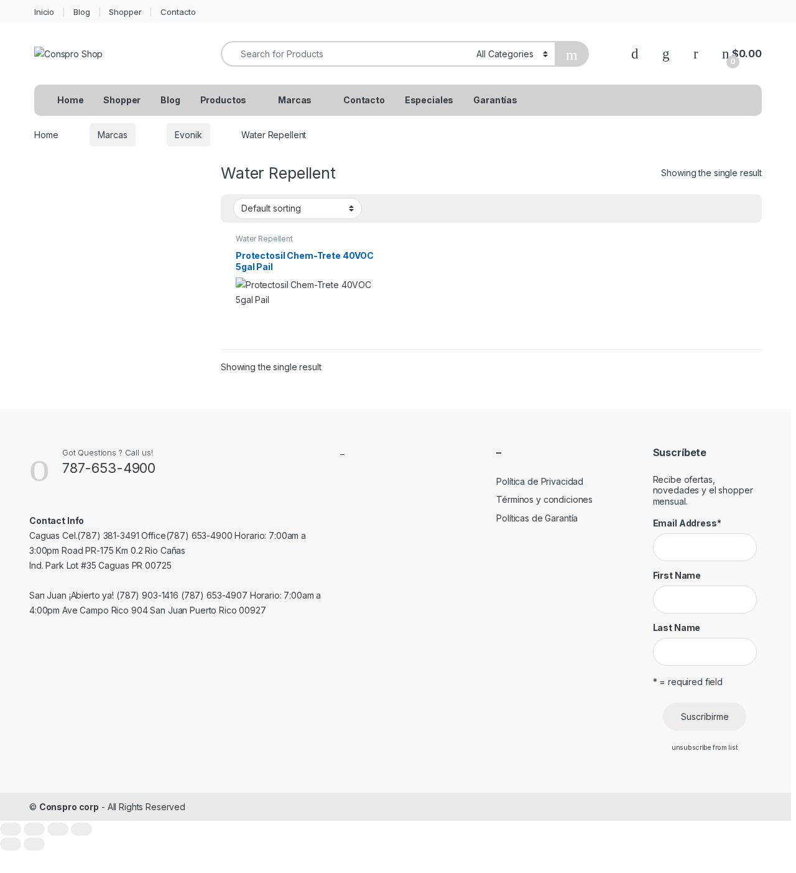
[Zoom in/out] (10, 829)
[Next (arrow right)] (34, 844)
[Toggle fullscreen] (34, 829)
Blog (81, 12)
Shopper (125, 12)
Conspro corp (69, 806)
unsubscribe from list (705, 748)
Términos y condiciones (544, 499)
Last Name (677, 627)
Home (70, 100)
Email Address (687, 523)
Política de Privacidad (539, 481)
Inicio (44, 12)
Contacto (178, 12)
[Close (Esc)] (81, 829)
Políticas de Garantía (537, 518)
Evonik (188, 134)
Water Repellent (264, 238)
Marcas (295, 100)
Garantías (495, 100)
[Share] (57, 829)
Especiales (429, 100)
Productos (223, 100)
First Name (677, 575)
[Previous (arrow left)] (10, 844)
